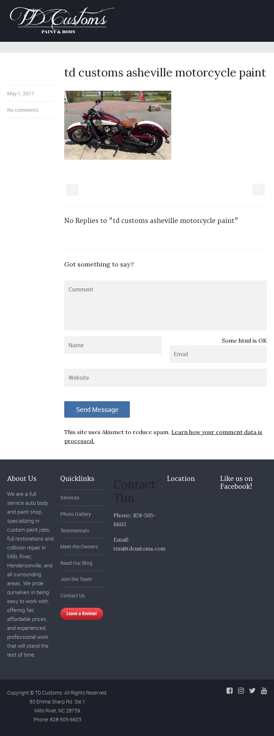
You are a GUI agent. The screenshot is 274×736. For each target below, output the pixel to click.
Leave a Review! (81, 613)
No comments (22, 109)
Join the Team (76, 579)
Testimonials (74, 530)
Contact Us (72, 595)
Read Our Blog (76, 563)
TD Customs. (49, 692)
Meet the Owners (79, 546)
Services (69, 497)
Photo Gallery (75, 514)
